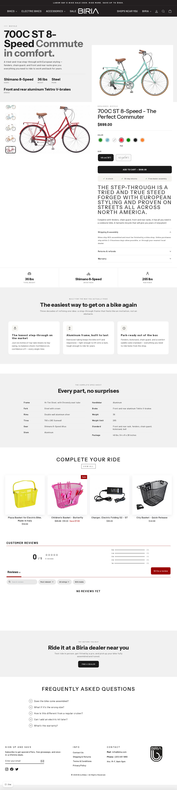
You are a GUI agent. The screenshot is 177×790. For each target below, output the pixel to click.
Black (135, 140)
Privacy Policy (79, 765)
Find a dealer (88, 664)
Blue (107, 140)
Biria (145, 11)
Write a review (161, 570)
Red (121, 140)
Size (100, 151)
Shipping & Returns (82, 757)
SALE (73, 11)
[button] (130, 550)
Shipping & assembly (108, 232)
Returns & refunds (107, 251)
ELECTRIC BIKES (31, 11)
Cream (114, 140)
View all (88, 466)
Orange (142, 140)
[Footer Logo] (156, 754)
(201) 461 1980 (121, 757)
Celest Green (100, 140)
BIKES (11, 11)
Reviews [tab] (14, 572)
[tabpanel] (88, 599)
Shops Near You (127, 11)
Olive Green (128, 140)
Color (100, 135)
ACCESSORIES (54, 11)
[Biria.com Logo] (88, 11)
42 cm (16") (123, 157)
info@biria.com (119, 752)
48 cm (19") (106, 157)
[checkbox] (79, 581)
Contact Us (78, 752)
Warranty (102, 259)
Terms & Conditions (82, 761)
